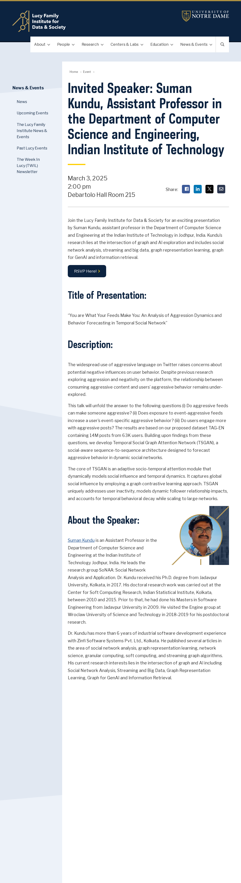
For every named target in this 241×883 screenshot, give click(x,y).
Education (159, 44)
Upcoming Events (32, 113)
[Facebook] (186, 189)
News (22, 101)
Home (74, 72)
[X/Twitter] (209, 189)
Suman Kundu (81, 540)
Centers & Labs (125, 44)
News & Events (194, 44)
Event (87, 72)
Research (90, 44)
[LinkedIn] (198, 189)
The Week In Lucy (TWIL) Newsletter (28, 165)
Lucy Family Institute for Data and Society (84, 21)
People (63, 44)
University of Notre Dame (205, 16)
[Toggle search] (222, 44)
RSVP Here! (85, 271)
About (39, 44)
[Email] (221, 189)
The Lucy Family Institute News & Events (32, 130)
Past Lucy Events (32, 148)
